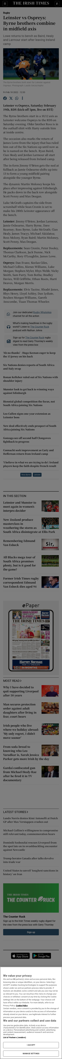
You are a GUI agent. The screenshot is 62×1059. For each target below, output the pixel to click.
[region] (31, 1013)
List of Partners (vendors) (14, 1037)
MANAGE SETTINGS (31, 1054)
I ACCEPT (31, 1045)
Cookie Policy (22, 1005)
